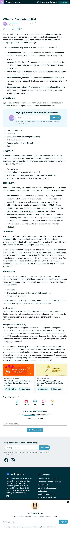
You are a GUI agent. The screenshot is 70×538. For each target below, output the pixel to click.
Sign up (64, 522)
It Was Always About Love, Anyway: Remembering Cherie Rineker (50, 383)
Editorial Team (14, 23)
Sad (33, 402)
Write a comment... (11, 424)
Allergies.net (43, 485)
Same (51, 402)
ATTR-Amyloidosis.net (47, 497)
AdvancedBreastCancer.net (49, 479)
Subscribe (63, 2)
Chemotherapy (47, 34)
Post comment (35, 430)
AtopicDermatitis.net (46, 494)
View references (10, 397)
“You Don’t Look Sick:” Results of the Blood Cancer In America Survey (18, 383)
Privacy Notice (40, 527)
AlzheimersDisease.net (47, 488)
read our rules (29, 415)
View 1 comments (34, 418)
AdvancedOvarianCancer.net (49, 482)
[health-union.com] (15, 475)
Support (26, 402)
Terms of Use (52, 527)
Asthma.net (42, 491)
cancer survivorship (11, 349)
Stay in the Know (35, 513)
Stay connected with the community (20, 443)
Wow (42, 402)
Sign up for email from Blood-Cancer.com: (37, 112)
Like (16, 402)
